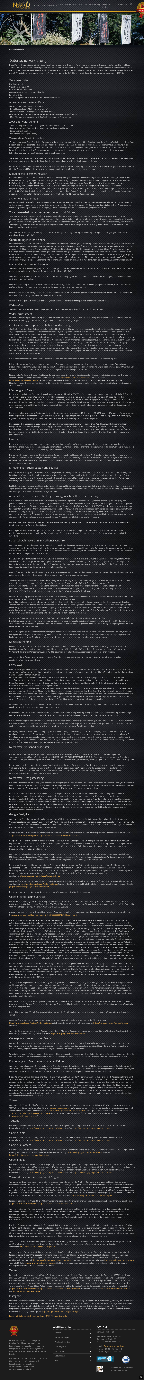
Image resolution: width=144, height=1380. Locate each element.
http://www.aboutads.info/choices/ (75, 377)
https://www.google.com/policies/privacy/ (46, 1128)
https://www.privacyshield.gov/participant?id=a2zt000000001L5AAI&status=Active (44, 835)
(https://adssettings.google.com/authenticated (29, 886)
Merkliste (83, 4)
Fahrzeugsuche (71, 4)
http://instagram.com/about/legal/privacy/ (60, 1311)
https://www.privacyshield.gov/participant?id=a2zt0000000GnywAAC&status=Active (45, 1203)
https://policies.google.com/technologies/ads (39, 884)
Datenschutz (60, 1356)
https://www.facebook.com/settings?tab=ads (52, 1260)
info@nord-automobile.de (113, 1346)
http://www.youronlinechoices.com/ (24, 380)
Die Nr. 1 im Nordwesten (44, 5)
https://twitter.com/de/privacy (114, 1288)
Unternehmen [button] (121, 4)
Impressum (59, 1351)
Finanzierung (94, 4)
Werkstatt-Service (106, 5)
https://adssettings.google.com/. (23, 1116)
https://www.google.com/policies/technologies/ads (30, 1023)
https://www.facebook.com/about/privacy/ (38, 1247)
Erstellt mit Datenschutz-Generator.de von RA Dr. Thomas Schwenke (38, 1316)
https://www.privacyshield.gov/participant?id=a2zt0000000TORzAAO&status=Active (45, 1288)
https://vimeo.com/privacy (60, 1108)
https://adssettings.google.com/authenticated (92, 1128)
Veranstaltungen (62, 1337)
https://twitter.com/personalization (28, 1291)
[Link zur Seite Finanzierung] (105, 1359)
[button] (132, 4)
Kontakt (58, 1333)
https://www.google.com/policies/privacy (110, 1023)
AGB (56, 1360)
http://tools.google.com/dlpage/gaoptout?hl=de (40, 876)
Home (60, 4)
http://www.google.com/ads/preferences (68, 1034)
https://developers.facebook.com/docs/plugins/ (91, 1195)
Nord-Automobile (16, 49)
